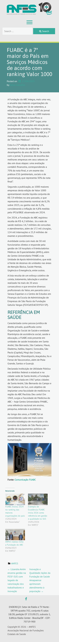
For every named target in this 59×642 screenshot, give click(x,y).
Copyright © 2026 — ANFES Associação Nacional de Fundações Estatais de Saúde (26, 630)
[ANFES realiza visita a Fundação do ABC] (15, 534)
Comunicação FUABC (25, 479)
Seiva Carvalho (17, 84)
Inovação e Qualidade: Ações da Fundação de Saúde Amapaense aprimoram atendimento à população (39, 580)
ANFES (14, 563)
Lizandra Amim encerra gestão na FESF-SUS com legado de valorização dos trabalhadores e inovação (17, 580)
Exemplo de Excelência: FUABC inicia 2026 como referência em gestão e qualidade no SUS (37, 512)
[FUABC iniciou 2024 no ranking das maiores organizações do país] (15, 499)
